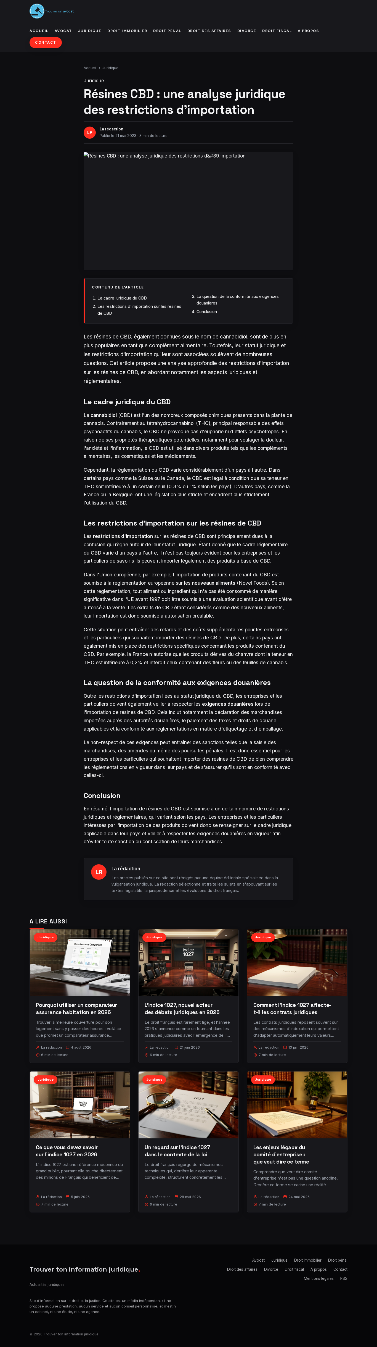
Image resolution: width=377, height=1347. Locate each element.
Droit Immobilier (127, 31)
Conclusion (207, 311)
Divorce (246, 31)
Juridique (90, 31)
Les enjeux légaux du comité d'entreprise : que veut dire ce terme (281, 1154)
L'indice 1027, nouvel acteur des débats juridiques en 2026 (182, 1009)
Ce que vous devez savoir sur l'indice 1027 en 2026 (66, 1151)
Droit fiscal (277, 31)
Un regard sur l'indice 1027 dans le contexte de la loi (177, 1151)
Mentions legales (319, 1278)
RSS (343, 1278)
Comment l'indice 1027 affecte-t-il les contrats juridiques (292, 1009)
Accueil (39, 31)
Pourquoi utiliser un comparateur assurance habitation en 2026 (76, 1009)
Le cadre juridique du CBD (122, 298)
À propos (308, 31)
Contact (45, 42)
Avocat (63, 31)
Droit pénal (167, 31)
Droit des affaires (209, 31)
